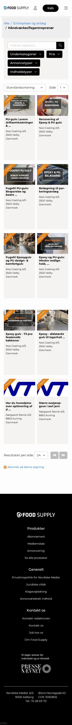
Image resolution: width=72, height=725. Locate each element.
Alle (6, 23)
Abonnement (36, 536)
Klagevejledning (36, 591)
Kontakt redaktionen (36, 618)
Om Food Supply (36, 639)
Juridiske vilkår (36, 584)
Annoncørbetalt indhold (36, 598)
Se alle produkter (36, 558)
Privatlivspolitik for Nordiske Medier (36, 577)
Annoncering (36, 550)
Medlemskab (36, 543)
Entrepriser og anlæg (29, 23)
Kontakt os (36, 625)
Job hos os (36, 632)
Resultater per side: (19, 455)
